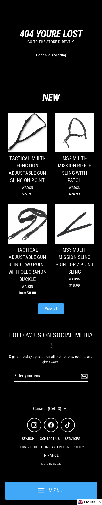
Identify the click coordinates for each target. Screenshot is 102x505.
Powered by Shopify (51, 464)
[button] (89, 502)
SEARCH (28, 439)
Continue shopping (51, 55)
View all (51, 308)
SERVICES (72, 439)
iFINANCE (51, 455)
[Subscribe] (83, 376)
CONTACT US (50, 439)
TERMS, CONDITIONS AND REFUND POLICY (51, 447)
